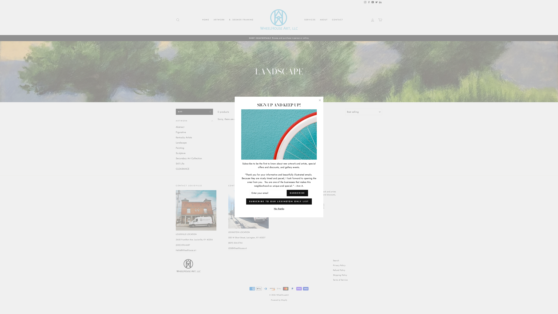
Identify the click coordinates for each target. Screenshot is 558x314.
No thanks (279, 208)
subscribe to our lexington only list (279, 201)
